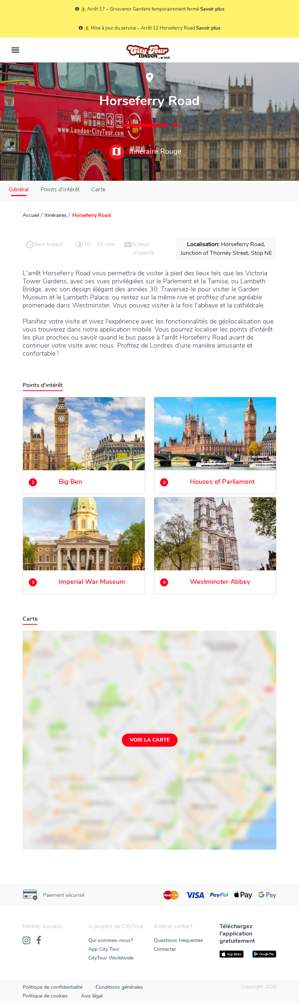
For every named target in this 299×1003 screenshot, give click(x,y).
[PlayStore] (264, 954)
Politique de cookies (45, 995)
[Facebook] (38, 941)
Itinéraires (55, 215)
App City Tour (104, 949)
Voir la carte (150, 739)
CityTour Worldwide (110, 957)
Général (19, 189)
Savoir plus (212, 9)
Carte (98, 189)
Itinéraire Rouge (154, 151)
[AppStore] (232, 954)
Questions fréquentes (178, 940)
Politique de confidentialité (52, 987)
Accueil (31, 215)
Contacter (165, 949)
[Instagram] (26, 941)
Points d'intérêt (59, 189)
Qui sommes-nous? (110, 940)
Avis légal (91, 995)
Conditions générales (119, 987)
